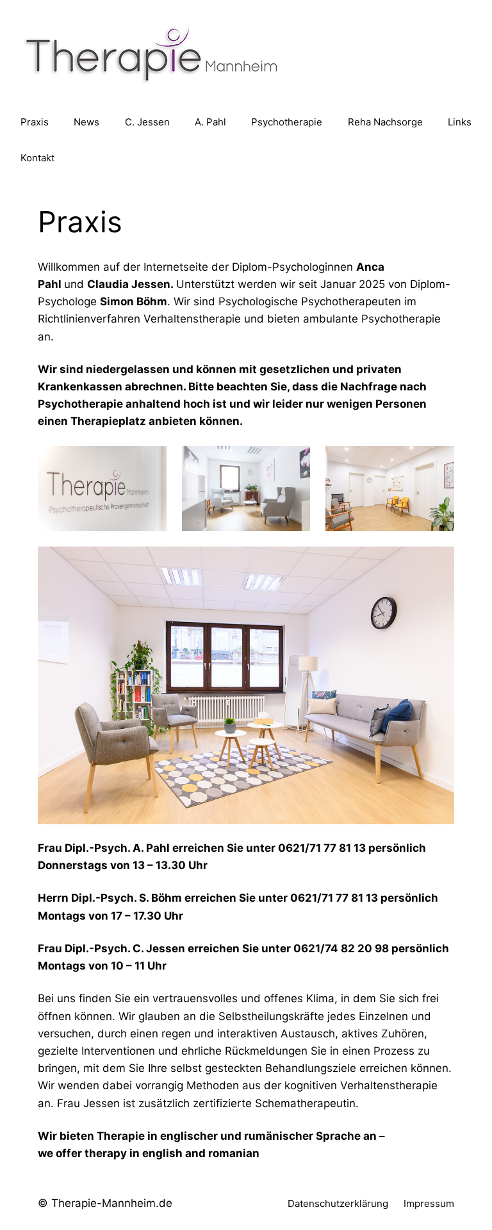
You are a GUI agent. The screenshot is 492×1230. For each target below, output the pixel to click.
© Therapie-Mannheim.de (105, 1203)
